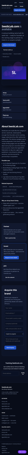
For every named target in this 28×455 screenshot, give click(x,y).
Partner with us (8, 50)
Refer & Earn (22, 451)
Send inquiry (10, 347)
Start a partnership (10, 238)
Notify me (23, 373)
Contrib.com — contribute (8, 415)
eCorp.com (4, 401)
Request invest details (11, 257)
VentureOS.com (6, 404)
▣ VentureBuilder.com (17, 14)
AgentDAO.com (6, 406)
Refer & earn (5, 418)
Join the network (9, 277)
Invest (21, 6)
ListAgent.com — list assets (9, 420)
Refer (16, 6)
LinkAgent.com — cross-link (9, 423)
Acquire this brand (19, 10)
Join (16, 2)
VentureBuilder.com (7, 408)
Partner (21, 2)
